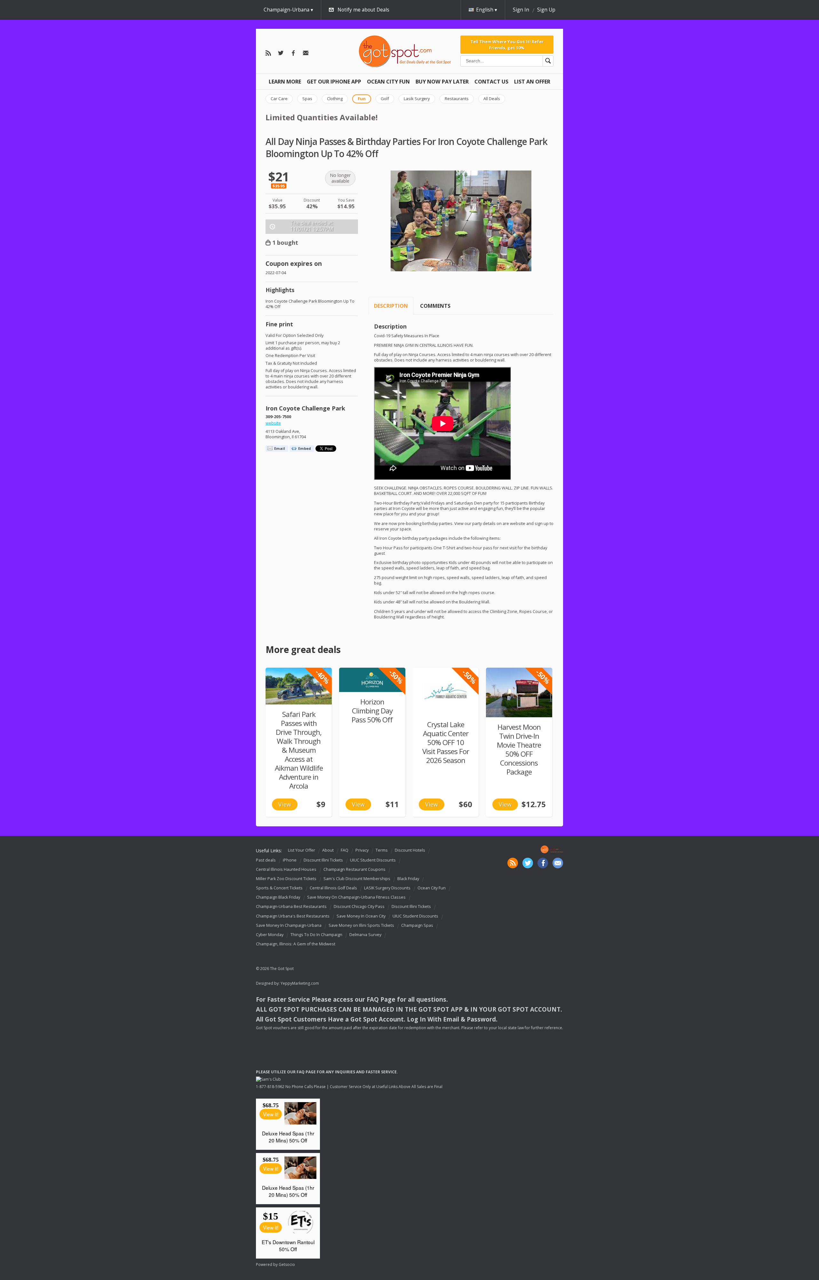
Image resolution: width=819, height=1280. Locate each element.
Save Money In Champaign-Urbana (289, 925)
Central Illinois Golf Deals (333, 888)
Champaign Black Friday (278, 897)
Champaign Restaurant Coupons (354, 869)
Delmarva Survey (365, 934)
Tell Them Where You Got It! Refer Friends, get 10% (507, 44)
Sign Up (546, 9)
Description (391, 305)
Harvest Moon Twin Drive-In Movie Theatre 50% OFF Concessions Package (519, 749)
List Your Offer (301, 850)
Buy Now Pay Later (442, 81)
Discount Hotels (410, 850)
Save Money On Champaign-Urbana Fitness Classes (356, 897)
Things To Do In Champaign (316, 934)
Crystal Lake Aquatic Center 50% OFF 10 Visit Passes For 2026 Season (445, 742)
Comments (435, 305)
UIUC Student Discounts (373, 860)
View (284, 804)
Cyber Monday (269, 934)
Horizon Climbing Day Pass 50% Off (372, 711)
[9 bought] (372, 680)
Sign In (521, 9)
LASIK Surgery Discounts (387, 888)
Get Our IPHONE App (334, 81)
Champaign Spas (417, 925)
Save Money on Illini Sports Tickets (361, 925)
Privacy (362, 850)
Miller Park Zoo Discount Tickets (286, 878)
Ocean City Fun (388, 81)
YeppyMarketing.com (300, 983)
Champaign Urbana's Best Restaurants (293, 916)
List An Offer (532, 81)
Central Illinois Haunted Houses (286, 869)
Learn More (285, 81)
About (328, 850)
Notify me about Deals (363, 9)
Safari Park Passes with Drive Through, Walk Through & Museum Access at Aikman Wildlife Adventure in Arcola (299, 750)
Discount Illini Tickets (323, 860)
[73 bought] (299, 686)
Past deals (266, 860)
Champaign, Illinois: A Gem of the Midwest (295, 944)
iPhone (290, 860)
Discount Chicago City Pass (359, 907)
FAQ (344, 850)
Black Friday (408, 878)
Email (279, 448)
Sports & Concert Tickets (279, 888)
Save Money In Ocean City (361, 916)
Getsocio (287, 1264)
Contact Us (491, 81)
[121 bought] (519, 692)
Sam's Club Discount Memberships (356, 878)
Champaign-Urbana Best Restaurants (291, 907)
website (273, 423)
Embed (304, 448)
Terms (382, 850)
